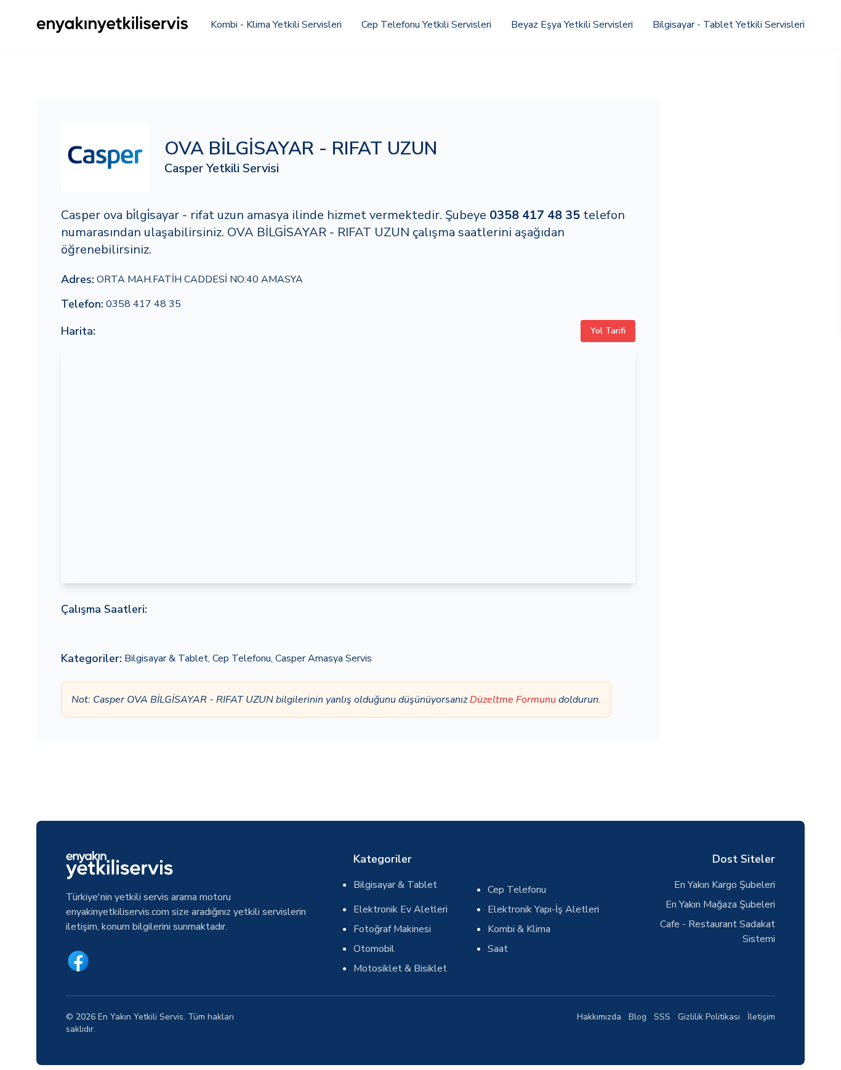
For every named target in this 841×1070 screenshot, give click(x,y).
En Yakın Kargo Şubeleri (724, 885)
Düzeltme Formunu (513, 699)
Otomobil (374, 949)
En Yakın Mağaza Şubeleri (720, 904)
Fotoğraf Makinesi (392, 929)
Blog (637, 1017)
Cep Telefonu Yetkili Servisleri (426, 24)
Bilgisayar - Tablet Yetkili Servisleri (729, 24)
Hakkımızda (599, 1017)
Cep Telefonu (241, 658)
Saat (498, 949)
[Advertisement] (740, 283)
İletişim (761, 1017)
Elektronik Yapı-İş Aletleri (543, 909)
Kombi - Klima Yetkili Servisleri (276, 24)
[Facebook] (78, 961)
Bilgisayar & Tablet (166, 658)
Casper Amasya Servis (323, 658)
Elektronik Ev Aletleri (400, 909)
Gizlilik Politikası (709, 1017)
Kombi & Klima (519, 929)
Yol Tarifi (608, 331)
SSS (662, 1017)
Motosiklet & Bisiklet (400, 968)
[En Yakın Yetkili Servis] (113, 24)
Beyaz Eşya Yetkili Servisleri (572, 24)
